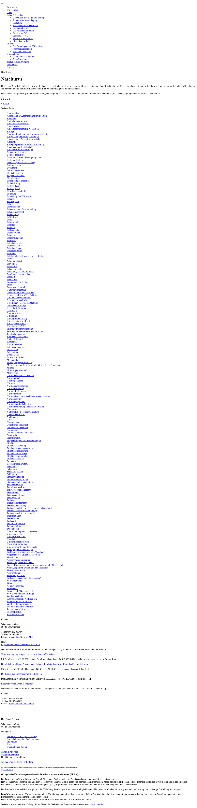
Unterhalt (11, 539)
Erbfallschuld (13, 222)
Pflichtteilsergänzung (22, 49)
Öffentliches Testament (17, 425)
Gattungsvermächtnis (16, 290)
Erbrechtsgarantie (15, 238)
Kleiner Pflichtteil (15, 339)
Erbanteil (11, 199)
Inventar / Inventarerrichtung (20, 329)
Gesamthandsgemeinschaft (19, 297)
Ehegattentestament (16, 175)
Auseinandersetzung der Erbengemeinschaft (27, 134)
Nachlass (11, 383)
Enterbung (11, 193)
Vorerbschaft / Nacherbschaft (20, 591)
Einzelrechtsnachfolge (17, 191)
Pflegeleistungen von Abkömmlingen (24, 440)
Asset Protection (20, 59)
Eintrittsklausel (13, 186)
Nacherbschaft (13, 378)
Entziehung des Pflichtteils (19, 196)
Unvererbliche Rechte (17, 544)
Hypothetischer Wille (16, 326)
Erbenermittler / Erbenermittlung (21, 209)
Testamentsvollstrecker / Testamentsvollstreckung (29, 508)
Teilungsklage (13, 497)
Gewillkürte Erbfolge (16, 308)
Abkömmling (13, 113)
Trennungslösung (15, 526)
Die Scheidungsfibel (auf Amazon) (23, 739)
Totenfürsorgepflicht (16, 523)
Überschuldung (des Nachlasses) (22, 531)
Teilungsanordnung (16, 495)
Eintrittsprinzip (13, 188)
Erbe (9, 204)
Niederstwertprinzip (16, 414)
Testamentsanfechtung (17, 503)
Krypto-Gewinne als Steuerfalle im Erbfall (20, 644)
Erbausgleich (13, 201)
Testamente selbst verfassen (25, 25)
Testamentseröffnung (16, 505)
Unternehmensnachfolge (24, 56)
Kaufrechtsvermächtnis (17, 336)
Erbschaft (11, 240)
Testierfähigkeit (14, 516)
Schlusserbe (12, 474)
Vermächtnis (12, 557)
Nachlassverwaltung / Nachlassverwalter (25, 406)
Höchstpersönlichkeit (16, 323)
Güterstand (12, 316)
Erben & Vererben (15, 15)
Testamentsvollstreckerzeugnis (20, 513)
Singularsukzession (15, 477)
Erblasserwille (13, 232)
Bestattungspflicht (15, 160)
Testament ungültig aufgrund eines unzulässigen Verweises (28, 654)
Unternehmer (13, 54)
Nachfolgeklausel (15, 380)
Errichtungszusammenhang (19, 274)
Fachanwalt (12, 279)
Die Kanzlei (12, 10)
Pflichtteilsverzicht (15, 458)
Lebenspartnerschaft (16, 347)
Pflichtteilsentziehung (16, 445)
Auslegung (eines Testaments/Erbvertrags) (26, 144)
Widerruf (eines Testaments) (19, 601)
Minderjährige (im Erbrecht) (19, 362)
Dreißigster (12, 168)
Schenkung (12, 469)
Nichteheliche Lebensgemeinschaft (23, 412)
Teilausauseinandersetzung (19, 490)
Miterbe (10, 367)
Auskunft (11, 142)
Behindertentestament (17, 152)
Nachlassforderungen (16, 391)
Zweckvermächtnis (15, 614)
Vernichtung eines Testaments (20, 562)
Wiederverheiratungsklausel (19, 604)
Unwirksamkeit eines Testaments (22, 547)
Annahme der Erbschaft (18, 123)
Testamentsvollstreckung (18, 62)
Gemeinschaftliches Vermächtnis (21, 295)
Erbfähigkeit (12, 217)
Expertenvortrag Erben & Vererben (17, 683)
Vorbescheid (12, 588)
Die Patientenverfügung (23, 30)
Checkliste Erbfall (21, 41)
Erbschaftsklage (14, 248)
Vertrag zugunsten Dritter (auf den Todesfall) (27, 567)
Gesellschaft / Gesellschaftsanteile (22, 303)
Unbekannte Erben (15, 534)
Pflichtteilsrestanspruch (17, 451)
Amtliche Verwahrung (17, 121)
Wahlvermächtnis (15, 596)
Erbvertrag (12, 264)
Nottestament (13, 422)
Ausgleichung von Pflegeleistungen (23, 136)
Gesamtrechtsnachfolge (17, 300)
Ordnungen (12, 430)
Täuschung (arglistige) (17, 487)
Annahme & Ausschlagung (25, 20)
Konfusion (12, 342)
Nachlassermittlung (15, 388)
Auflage (10, 131)
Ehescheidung (13, 178)
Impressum (12, 741)
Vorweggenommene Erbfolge (20, 593)
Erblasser (11, 227)
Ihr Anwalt (12, 7)
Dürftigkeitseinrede (15, 170)
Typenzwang (13, 529)
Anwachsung (13, 126)
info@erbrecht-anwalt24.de (21, 637)
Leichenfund (12, 352)
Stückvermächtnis (15, 484)
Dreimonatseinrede (15, 165)
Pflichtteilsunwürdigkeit (18, 456)
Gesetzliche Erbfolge (16, 305)
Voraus (10, 583)
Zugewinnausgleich (16, 609)
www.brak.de (96, 804)
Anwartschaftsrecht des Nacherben (23, 129)
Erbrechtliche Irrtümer (23, 38)
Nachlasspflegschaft (16, 401)
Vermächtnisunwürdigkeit (18, 560)
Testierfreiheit (13, 518)
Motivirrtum (12, 373)
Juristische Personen (16, 334)
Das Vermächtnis (20, 28)
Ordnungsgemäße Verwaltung (20, 432)
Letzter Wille (13, 355)
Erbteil (10, 258)
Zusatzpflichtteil (14, 612)
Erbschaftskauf (13, 245)
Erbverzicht (12, 266)
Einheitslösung (13, 183)
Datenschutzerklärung (17, 747)
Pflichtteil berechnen (22, 51)
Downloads (12, 64)
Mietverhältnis (13, 360)
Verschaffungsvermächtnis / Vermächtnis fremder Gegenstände (35, 565)
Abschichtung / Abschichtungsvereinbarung (27, 116)
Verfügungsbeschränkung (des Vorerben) (25, 552)
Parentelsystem (13, 438)
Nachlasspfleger (14, 399)
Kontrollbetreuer (14, 344)
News (9, 12)
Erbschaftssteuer (14, 251)
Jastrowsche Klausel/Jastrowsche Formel (25, 331)
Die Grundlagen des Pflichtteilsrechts (29, 46)
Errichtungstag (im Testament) (20, 271)
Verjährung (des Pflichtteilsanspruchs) (24, 554)
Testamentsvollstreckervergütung (22, 510)
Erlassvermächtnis (15, 269)
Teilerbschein (13, 492)
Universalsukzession (16, 536)
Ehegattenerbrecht (15, 173)
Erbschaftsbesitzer (15, 243)
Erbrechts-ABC (20, 33)
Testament (11, 500)
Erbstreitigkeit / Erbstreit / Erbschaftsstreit (26, 256)
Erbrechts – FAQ (20, 36)
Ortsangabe (12, 435)
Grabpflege (12, 310)
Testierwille (12, 521)
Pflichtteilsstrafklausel (17, 453)
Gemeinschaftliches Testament (20, 292)
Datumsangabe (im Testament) (21, 162)
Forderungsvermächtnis (17, 282)
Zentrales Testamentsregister (20, 606)
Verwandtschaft (14, 573)
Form (9, 284)
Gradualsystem (13, 313)
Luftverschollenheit (16, 357)
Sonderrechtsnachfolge (17, 479)
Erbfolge (11, 225)
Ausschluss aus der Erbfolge (20, 149)
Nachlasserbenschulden (17, 386)
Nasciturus (12, 409)
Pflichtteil (11, 43)
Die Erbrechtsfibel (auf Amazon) (22, 736)
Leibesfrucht (12, 349)
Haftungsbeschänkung (17, 318)
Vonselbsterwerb (14, 580)
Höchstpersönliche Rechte (19, 321)
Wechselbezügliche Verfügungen (22, 599)
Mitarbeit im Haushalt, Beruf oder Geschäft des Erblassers (33, 365)
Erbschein (11, 253)
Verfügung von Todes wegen (20, 549)
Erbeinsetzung (13, 206)
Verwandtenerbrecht (16, 570)
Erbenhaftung (13, 214)
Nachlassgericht (14, 393)
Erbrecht (11, 235)
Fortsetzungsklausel (16, 287)
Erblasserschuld (14, 230)
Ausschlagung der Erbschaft (20, 147)
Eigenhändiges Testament (18, 180)
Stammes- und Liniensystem (20, 482)
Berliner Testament (15, 155)
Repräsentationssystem (17, 464)
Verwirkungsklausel (16, 575)
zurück (6, 103)
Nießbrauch (12, 417)
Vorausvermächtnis (15, 586)
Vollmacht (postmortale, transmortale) (24, 578)
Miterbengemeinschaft (17, 370)
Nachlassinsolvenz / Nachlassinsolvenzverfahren (29, 396)
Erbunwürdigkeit (14, 261)
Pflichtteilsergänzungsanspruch (21, 448)
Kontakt (10, 67)
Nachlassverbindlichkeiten (19, 404)
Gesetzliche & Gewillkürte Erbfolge (29, 17)
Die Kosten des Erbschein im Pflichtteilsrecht (21, 674)
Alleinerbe (11, 118)
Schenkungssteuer (15, 471)
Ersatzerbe (11, 277)
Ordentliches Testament (17, 427)
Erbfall (10, 219)
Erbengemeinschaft (15, 212)
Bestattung (17, 23)
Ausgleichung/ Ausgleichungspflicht (23, 139)
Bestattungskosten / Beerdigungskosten (25, 157)
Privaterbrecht (13, 461)
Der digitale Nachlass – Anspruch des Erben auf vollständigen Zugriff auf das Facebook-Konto (44, 664)
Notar (9, 419)
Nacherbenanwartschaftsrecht (20, 375)
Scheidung (12, 466)
